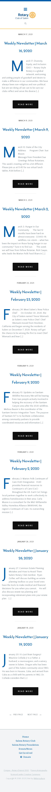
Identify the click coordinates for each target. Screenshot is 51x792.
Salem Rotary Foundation (25, 745)
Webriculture (39, 778)
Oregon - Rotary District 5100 (16, 770)
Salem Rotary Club (25, 741)
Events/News (25, 749)
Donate (27, 757)
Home (25, 737)
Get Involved (25, 753)
